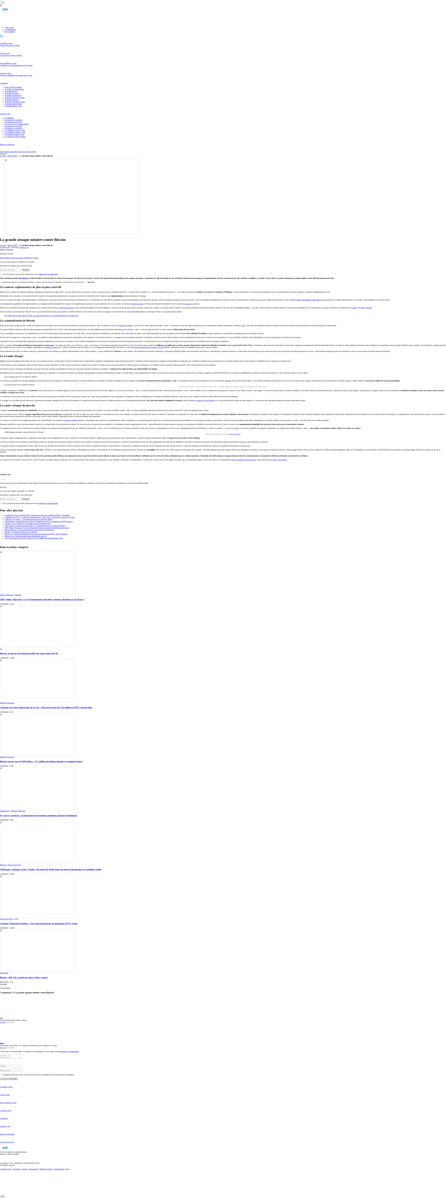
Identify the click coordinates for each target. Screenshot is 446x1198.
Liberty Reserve (366, 308)
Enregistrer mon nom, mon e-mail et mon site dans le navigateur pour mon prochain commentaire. (38, 1075)
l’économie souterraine (66, 308)
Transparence (33, 1169)
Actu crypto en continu (13, 87)
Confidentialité (58, 1169)
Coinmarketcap (10, 30)
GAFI (243, 326)
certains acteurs (137, 304)
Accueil (3, 156)
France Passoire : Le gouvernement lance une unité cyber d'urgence (29, 530)
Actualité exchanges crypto (15, 98)
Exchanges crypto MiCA (14, 128)
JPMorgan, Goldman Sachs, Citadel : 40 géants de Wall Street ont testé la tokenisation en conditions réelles (51, 869)
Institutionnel (5, 811)
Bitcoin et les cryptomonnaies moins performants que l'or (25, 536)
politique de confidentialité (48, 274)
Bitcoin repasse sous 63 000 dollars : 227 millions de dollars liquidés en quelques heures (41, 761)
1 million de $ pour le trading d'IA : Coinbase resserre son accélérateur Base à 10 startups (37, 515)
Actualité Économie (12, 93)
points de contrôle (70, 420)
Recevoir (26, 270)
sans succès (188, 304)
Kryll (67, 1169)
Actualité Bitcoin (11, 91)
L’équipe (24, 1169)
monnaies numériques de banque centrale (148, 347)
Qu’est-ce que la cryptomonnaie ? (17, 124)
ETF (16, 919)
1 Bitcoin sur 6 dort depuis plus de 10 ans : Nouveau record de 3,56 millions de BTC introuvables (46, 707)
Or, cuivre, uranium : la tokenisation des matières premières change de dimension (38, 815)
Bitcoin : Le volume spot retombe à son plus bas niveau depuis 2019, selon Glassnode (36, 534)
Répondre (3, 1022)
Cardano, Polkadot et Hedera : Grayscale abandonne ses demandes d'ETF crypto (39, 923)
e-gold (353, 308)
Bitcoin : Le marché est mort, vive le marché (21, 532)
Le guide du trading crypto (14, 135)
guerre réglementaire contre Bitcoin (309, 300)
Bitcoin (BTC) (13, 156)
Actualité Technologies (13, 96)
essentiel (228, 381)
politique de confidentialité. (69, 1051)
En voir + (3, 487)
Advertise (16, 1169)
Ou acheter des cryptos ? (14, 122)
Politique (18, 595)
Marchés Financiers (7, 703)
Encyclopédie (10, 32)
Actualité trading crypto (13, 106)
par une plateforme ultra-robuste (243, 460)
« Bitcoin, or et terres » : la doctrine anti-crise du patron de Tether (28, 519)
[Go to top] (2, 1196)
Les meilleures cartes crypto (15, 130)
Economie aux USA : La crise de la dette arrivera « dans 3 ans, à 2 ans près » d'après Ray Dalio (40, 517)
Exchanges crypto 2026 (13, 126)
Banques (3, 865)
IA (1, 649)
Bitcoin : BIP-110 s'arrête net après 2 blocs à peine (24, 977)
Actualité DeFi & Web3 (13, 104)
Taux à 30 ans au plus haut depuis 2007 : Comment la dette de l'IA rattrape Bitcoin (35, 526)
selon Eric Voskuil (235, 434)
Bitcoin (25, 278)
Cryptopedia (9, 118)
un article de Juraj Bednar (204, 400)
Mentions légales (46, 1169)
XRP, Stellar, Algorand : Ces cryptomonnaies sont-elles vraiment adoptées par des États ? (37, 528)
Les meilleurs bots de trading (15, 137)
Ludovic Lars (24, 247)
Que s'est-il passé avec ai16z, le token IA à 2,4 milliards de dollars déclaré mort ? (34, 538)
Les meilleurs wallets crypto (15, 132)
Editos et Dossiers (6, 250)
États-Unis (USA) (14, 865)
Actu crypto (9, 27)
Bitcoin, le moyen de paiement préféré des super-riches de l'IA (29, 653)
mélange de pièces (51, 347)
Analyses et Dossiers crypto (15, 102)
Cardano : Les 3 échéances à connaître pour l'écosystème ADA (28, 524)
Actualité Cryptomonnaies (14, 89)
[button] (223, 3)
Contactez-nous (5, 1169)
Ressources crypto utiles (13, 120)
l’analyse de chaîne (125, 326)
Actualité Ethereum (12, 100)
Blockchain (4, 973)
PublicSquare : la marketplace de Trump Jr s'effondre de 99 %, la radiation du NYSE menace (39, 521)
